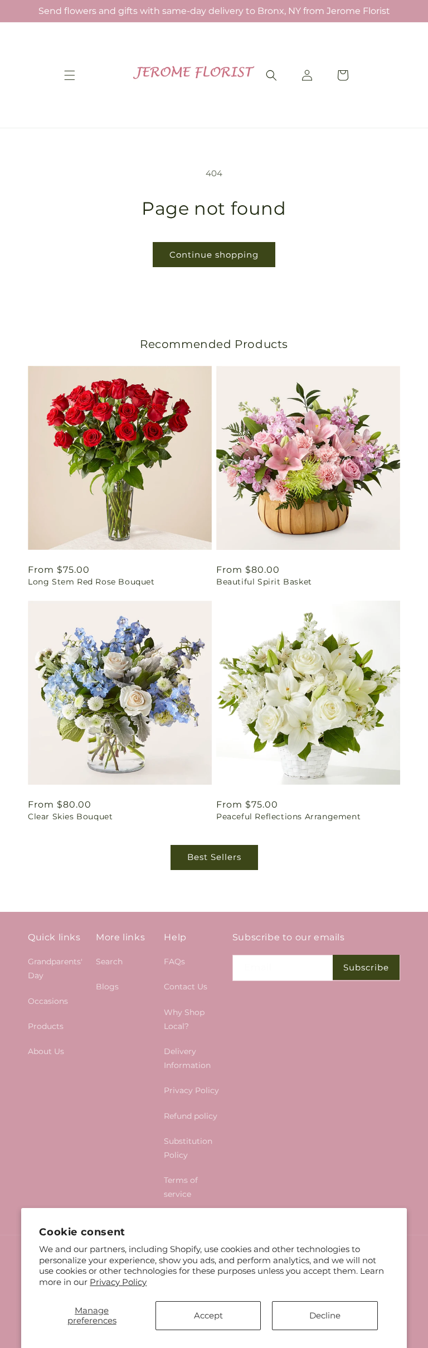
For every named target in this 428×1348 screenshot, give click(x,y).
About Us (46, 1051)
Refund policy (190, 1116)
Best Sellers (214, 857)
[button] (69, 75)
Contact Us (185, 987)
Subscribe (366, 967)
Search (109, 961)
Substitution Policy (188, 1148)
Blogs (107, 987)
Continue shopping (214, 254)
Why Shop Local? (184, 1019)
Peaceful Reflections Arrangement (288, 816)
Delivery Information (187, 1058)
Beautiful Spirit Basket (264, 582)
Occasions (48, 1001)
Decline (325, 1315)
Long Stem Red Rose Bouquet (91, 582)
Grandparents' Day (55, 968)
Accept (208, 1315)
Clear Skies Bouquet (70, 816)
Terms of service (181, 1187)
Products (46, 1026)
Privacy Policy (118, 1282)
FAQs (174, 961)
